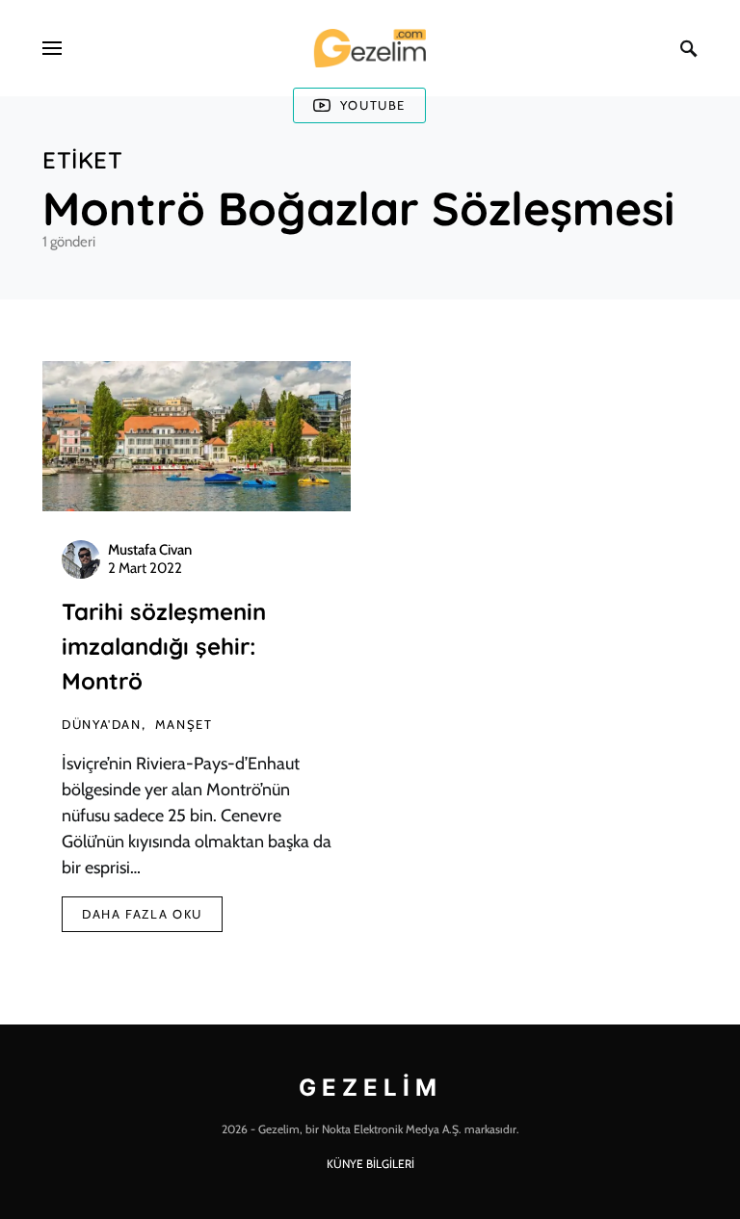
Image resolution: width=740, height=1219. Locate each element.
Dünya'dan (102, 724)
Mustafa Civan (150, 549)
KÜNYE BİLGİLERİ (370, 1163)
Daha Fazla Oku (142, 913)
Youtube (373, 105)
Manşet (184, 724)
